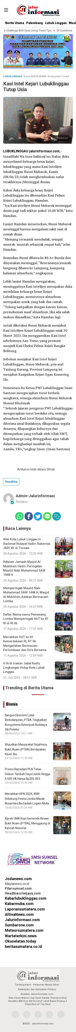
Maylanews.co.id (17, 883)
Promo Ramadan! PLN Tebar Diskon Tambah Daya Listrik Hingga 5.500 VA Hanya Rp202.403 (27, 774)
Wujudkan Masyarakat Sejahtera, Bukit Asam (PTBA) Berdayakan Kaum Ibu (26, 749)
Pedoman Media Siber (46, 984)
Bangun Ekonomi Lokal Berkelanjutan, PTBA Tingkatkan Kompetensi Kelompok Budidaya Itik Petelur (26, 722)
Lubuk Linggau (56, 23)
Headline (11, 482)
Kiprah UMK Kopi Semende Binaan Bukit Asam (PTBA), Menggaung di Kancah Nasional (27, 823)
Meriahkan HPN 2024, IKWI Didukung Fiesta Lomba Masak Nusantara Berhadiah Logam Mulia (27, 799)
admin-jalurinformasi (35, 496)
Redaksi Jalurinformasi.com (37, 994)
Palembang (34, 23)
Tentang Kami (23, 984)
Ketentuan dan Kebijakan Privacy (37, 989)
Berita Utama (14, 23)
